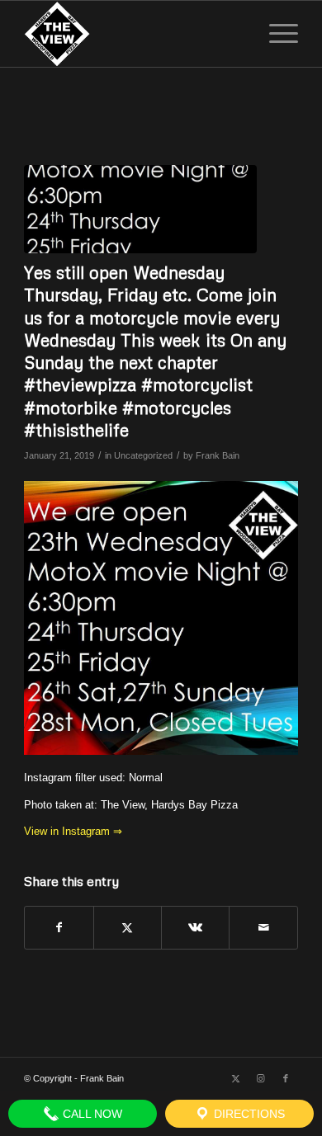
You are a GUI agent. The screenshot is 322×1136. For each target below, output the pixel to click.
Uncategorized (143, 455)
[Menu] (275, 34)
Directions (248, 1113)
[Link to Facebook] (285, 1078)
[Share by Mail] (263, 928)
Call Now (90, 1113)
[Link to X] (236, 1078)
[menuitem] (275, 34)
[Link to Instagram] (261, 1078)
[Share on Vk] (195, 928)
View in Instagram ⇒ (73, 831)
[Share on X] (127, 928)
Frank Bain (217, 455)
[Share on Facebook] (58, 928)
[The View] (133, 34)
